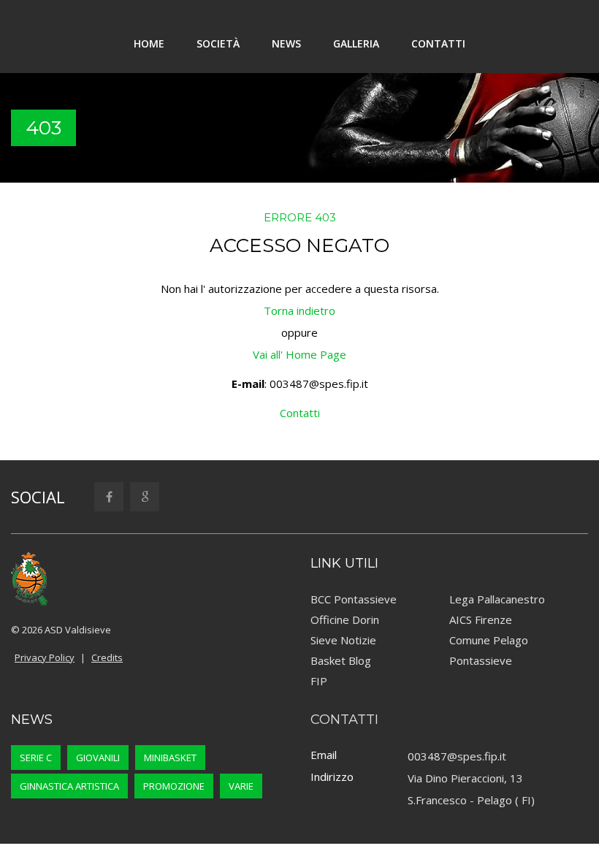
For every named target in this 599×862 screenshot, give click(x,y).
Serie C (36, 757)
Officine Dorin (344, 619)
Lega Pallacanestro (497, 599)
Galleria (356, 43)
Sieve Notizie (343, 640)
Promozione (174, 786)
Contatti (438, 43)
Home (149, 43)
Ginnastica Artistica (69, 786)
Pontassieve (480, 660)
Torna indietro (299, 310)
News (286, 43)
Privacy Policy (45, 657)
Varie (241, 786)
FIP (318, 681)
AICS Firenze (480, 619)
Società (218, 43)
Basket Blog (340, 660)
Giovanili (98, 757)
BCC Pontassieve (353, 599)
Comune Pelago (488, 640)
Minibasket (170, 757)
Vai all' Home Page (299, 354)
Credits (107, 657)
